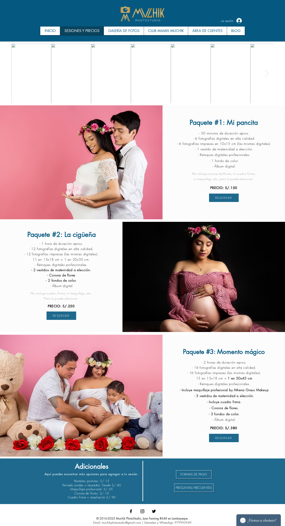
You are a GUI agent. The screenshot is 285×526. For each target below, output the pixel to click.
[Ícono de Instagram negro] (142, 511)
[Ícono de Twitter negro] (153, 511)
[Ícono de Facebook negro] (131, 511)
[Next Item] (266, 73)
